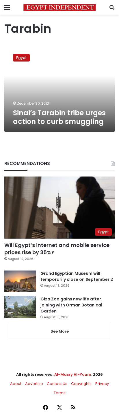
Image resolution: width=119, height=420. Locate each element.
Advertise (34, 383)
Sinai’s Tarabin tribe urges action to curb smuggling (59, 117)
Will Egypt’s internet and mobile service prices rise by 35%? (56, 248)
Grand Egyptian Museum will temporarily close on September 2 (76, 276)
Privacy (102, 383)
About (15, 383)
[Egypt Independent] (59, 7)
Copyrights (81, 383)
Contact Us (57, 383)
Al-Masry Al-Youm (72, 374)
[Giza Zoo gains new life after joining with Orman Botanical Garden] (20, 307)
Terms (60, 393)
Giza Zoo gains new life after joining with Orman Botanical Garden (71, 305)
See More (60, 331)
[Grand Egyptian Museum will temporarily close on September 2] (20, 281)
